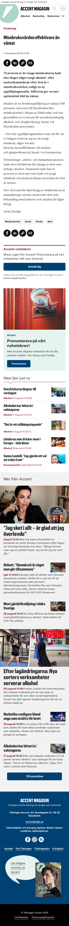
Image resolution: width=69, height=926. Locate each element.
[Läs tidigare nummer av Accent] (48, 880)
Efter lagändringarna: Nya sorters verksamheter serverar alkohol (30, 677)
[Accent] (34, 800)
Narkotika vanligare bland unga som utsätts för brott (22, 716)
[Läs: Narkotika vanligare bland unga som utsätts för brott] (57, 717)
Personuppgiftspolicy (43, 917)
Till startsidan (34, 776)
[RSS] (41, 839)
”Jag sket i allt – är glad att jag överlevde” (34, 531)
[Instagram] (34, 839)
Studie (39, 221)
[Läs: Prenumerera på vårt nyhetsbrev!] (34, 308)
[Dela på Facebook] (7, 62)
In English (57, 848)
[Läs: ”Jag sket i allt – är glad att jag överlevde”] (34, 504)
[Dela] (14, 62)
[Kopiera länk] (22, 62)
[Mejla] (30, 62)
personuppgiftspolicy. (15, 278)
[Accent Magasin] (35, 8)
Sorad (28, 221)
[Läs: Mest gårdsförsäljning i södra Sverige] (57, 606)
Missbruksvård (12, 221)
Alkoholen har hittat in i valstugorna (20, 748)
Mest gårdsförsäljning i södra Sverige (24, 605)
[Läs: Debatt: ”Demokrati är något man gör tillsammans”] (57, 567)
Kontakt (8, 848)
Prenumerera (19, 363)
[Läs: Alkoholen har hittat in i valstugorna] (57, 748)
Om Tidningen (24, 848)
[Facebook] (27, 839)
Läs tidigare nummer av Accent (18, 867)
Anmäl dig (34, 266)
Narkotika (39, 16)
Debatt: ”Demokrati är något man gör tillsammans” (24, 567)
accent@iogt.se (34, 821)
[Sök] (54, 8)
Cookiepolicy (21, 917)
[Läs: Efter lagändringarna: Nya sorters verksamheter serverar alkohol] (34, 648)
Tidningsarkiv (42, 848)
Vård (49, 221)
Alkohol (25, 16)
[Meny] (62, 8)
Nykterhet (53, 16)
